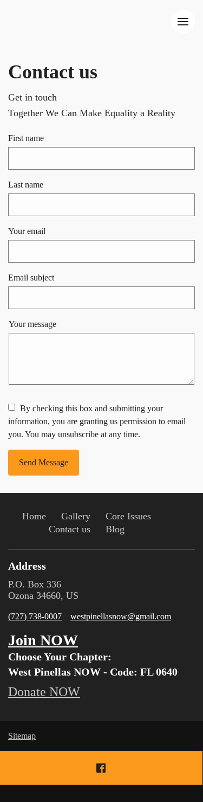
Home (34, 516)
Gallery (75, 516)
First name (26, 138)
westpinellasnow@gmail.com (120, 616)
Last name (25, 184)
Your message (32, 324)
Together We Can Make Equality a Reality (91, 113)
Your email (26, 231)
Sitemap (22, 735)
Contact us (52, 72)
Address (27, 566)
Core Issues (128, 516)
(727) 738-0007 (35, 616)
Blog (115, 529)
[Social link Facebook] (101, 768)
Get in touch (32, 97)
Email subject (31, 277)
